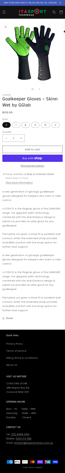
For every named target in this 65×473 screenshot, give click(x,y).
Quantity (6, 131)
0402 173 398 (24, 438)
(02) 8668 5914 (20, 434)
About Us (11, 365)
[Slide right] (39, 89)
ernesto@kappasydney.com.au (33, 442)
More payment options (32, 165)
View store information (19, 182)
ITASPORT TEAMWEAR (35, 467)
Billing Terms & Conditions (22, 357)
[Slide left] (25, 89)
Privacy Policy (14, 343)
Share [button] (9, 318)
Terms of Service (16, 350)
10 (45, 125)
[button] (3, 12)
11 (55, 125)
